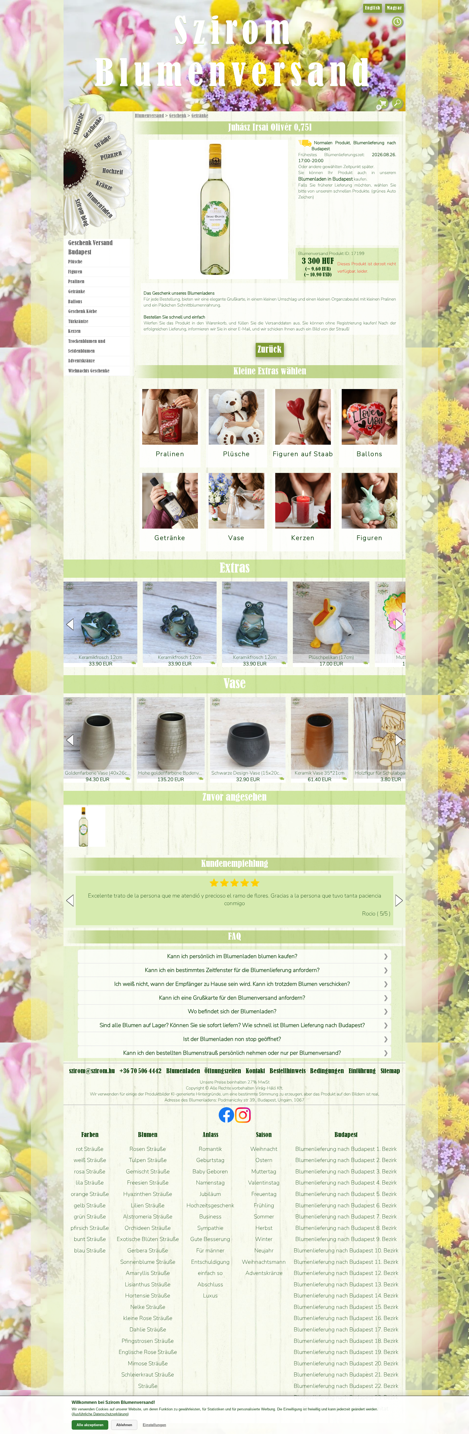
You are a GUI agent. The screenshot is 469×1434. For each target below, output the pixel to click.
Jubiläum (210, 1194)
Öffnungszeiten (222, 1071)
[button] (399, 624)
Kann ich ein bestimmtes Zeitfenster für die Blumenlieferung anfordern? (232, 970)
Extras (235, 568)
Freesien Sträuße (148, 1182)
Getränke (199, 116)
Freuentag (264, 1194)
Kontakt (255, 1071)
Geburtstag (210, 1160)
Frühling (264, 1205)
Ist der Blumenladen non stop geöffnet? (232, 1039)
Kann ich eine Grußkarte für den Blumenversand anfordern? (232, 998)
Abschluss (210, 1284)
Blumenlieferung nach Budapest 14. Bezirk (346, 1295)
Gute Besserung (210, 1239)
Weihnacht (263, 1149)
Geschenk (177, 116)
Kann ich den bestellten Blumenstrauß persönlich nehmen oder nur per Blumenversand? (232, 1053)
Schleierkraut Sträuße (147, 1374)
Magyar (394, 8)
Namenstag (210, 1182)
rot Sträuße (89, 1149)
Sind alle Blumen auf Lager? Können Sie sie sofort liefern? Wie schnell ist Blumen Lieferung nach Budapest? (232, 1025)
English (372, 8)
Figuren (75, 272)
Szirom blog (81, 212)
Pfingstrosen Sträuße (148, 1341)
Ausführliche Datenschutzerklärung (100, 1414)
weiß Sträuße (90, 1160)
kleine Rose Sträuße (147, 1318)
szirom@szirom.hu (92, 1071)
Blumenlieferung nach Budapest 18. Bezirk (346, 1341)
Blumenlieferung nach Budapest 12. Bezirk (346, 1273)
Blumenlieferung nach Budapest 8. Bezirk (346, 1228)
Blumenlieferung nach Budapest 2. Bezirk (346, 1160)
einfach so (210, 1273)
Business (210, 1216)
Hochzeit (112, 171)
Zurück (270, 350)
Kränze (104, 186)
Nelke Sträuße (147, 1307)
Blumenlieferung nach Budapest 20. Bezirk (346, 1363)
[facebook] (226, 1116)
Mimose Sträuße (148, 1363)
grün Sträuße (90, 1216)
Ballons (75, 302)
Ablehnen (124, 1425)
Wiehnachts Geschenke (88, 371)
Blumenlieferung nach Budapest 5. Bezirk (346, 1194)
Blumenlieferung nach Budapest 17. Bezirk (346, 1329)
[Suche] (397, 103)
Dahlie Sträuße (147, 1329)
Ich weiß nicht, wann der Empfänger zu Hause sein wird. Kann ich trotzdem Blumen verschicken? (232, 984)
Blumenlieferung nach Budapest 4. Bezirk (346, 1182)
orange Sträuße (90, 1194)
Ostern (263, 1160)
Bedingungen (327, 1071)
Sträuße (103, 142)
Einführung (362, 1071)
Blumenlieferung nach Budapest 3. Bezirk (346, 1171)
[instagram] (242, 1116)
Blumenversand (149, 116)
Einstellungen (154, 1425)
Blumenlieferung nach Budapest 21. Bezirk (346, 1374)
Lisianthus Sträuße (147, 1284)
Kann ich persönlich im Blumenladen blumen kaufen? (232, 956)
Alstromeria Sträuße (147, 1216)
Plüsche (75, 262)
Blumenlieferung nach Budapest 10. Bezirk (346, 1250)
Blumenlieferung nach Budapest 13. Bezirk (346, 1284)
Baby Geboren (210, 1171)
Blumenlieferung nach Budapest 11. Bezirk (346, 1262)
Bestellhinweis (288, 1071)
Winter (263, 1239)
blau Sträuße (90, 1250)
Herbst (263, 1228)
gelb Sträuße (90, 1205)
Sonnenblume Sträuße (147, 1262)
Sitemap (390, 1071)
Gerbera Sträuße (147, 1250)
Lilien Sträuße (147, 1205)
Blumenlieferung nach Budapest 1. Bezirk (346, 1149)
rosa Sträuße (89, 1171)
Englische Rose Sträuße (148, 1352)
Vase (234, 684)
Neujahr (264, 1250)
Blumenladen (100, 206)
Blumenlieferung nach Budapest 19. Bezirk (346, 1352)
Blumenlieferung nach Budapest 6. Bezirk (346, 1205)
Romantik (210, 1149)
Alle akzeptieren (90, 1425)
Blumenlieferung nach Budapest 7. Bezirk (346, 1216)
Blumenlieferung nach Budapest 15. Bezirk (346, 1307)
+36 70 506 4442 (140, 1071)
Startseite (79, 123)
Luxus (210, 1295)
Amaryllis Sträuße (148, 1273)
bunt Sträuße (90, 1239)
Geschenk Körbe (82, 311)
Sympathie (210, 1228)
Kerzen (74, 331)
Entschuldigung (210, 1262)
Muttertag (263, 1171)
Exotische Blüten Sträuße (148, 1239)
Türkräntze (78, 322)
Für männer (210, 1250)
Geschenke (93, 128)
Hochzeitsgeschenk (210, 1205)
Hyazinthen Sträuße (147, 1194)
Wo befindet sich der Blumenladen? (232, 1011)
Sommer (264, 1216)
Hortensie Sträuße (147, 1295)
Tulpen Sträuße (148, 1160)
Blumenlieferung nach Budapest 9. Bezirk (346, 1239)
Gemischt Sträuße (148, 1171)
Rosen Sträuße (147, 1149)
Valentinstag (264, 1182)
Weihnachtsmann (264, 1262)
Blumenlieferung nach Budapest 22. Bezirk (346, 1386)
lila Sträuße (90, 1182)
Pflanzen (111, 155)
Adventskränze (81, 361)
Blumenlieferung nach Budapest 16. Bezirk (346, 1318)
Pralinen (76, 282)
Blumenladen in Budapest (325, 179)
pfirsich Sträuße (90, 1228)
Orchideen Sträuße (148, 1228)
